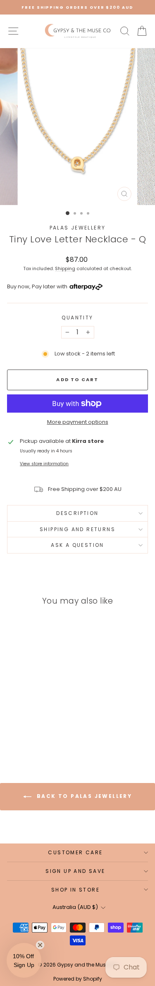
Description (77, 513)
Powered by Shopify (77, 978)
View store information (44, 464)
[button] (24, 960)
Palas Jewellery (78, 227)
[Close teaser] (40, 945)
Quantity (77, 317)
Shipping (65, 268)
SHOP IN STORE (75, 889)
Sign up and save (75, 871)
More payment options (77, 422)
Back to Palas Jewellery (83, 796)
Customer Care (75, 852)
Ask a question (77, 545)
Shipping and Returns (77, 529)
